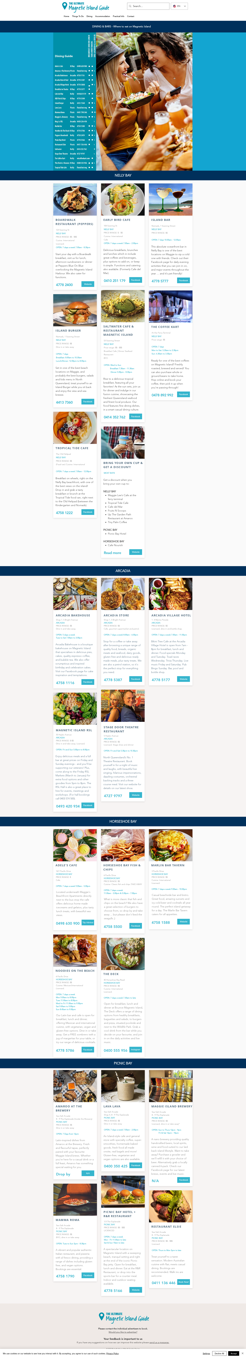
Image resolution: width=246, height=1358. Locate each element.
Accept (234, 1353)
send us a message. (159, 1342)
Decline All (219, 1353)
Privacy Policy (112, 1353)
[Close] (242, 1353)
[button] (88, 1173)
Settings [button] (206, 1353)
